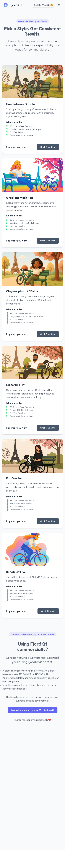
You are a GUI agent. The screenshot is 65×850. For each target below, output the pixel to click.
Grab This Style (47, 147)
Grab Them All (48, 611)
